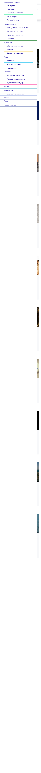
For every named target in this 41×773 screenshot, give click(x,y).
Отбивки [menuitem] (10, 38)
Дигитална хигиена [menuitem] (15, 93)
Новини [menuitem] (10, 60)
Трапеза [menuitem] (10, 49)
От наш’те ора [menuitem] (13, 20)
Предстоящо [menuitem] (12, 68)
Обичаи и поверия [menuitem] (15, 45)
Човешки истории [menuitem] (12, 1)
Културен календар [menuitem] (15, 82)
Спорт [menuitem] (6, 57)
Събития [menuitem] (7, 71)
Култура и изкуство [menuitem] (15, 75)
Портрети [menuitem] (11, 9)
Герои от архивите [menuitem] (15, 12)
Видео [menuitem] (6, 86)
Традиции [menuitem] (8, 42)
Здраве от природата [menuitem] (15, 53)
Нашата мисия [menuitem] (10, 104)
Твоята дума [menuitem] (12, 16)
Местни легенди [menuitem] (14, 64)
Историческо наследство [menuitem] (17, 27)
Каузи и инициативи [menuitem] (16, 79)
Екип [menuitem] (6, 101)
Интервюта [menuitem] (12, 5)
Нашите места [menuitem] (10, 24)
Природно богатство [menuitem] (15, 34)
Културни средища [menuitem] (15, 31)
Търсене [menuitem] (7, 97)
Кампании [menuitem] (8, 90)
